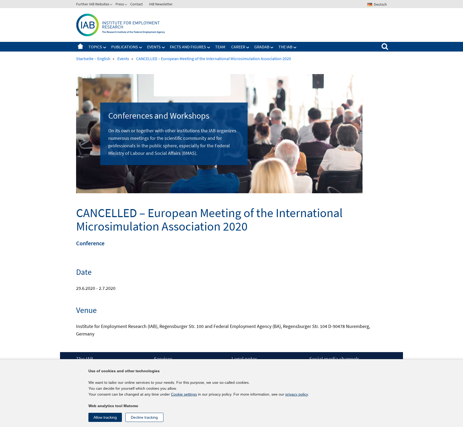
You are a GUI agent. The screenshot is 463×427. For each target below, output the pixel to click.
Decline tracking (144, 417)
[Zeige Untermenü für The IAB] (295, 47)
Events (154, 46)
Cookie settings (184, 394)
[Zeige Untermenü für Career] (248, 47)
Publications (124, 46)
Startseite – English (80, 47)
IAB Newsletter (161, 4)
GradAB (261, 46)
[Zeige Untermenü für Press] (126, 5)
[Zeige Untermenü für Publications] (141, 47)
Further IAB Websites (92, 4)
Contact (136, 4)
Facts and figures (188, 46)
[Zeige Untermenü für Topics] (105, 47)
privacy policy (296, 394)
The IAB (285, 46)
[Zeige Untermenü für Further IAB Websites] (112, 5)
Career (238, 46)
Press (119, 4)
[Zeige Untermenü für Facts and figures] (209, 47)
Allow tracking (105, 417)
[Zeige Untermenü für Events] (163, 47)
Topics (95, 46)
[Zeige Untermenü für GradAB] (272, 47)
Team (220, 46)
